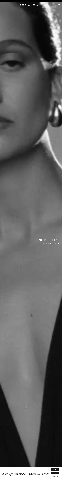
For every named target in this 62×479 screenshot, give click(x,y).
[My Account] (56, 5)
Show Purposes (55, 476)
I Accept (55, 469)
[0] (58, 5)
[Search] (5, 5)
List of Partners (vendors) (33, 477)
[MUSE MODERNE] (31, 240)
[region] (31, 473)
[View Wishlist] (54, 5)
